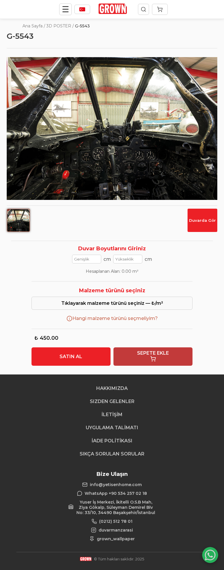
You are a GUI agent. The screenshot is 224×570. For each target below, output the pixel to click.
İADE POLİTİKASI (112, 441)
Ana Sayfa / (33, 26)
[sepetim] (160, 9)
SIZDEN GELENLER (112, 401)
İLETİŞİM (112, 414)
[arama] (143, 9)
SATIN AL (71, 356)
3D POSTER (58, 26)
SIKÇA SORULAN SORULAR (112, 454)
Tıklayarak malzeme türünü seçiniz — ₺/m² (112, 303)
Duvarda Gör (202, 220)
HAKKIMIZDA (112, 388)
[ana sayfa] (113, 12)
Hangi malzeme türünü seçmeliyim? (115, 318)
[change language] (82, 9)
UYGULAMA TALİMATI (112, 427)
